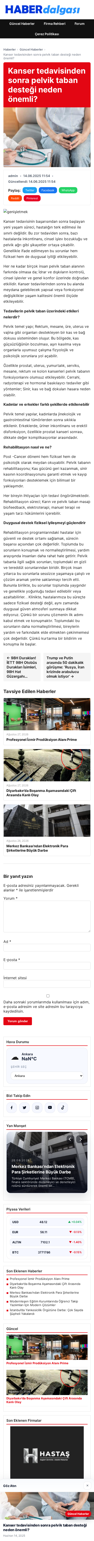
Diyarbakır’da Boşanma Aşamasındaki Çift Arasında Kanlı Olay (45, 1285)
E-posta (11, 959)
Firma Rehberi (54, 24)
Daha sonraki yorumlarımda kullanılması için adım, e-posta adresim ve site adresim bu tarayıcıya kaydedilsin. (46, 1006)
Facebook (48, 190)
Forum (80, 24)
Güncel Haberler (22, 24)
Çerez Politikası (47, 34)
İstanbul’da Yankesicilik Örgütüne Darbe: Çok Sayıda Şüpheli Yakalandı (46, 1312)
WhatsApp (68, 190)
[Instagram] (37, 1107)
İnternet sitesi (15, 978)
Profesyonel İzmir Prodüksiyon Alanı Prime (40, 1279)
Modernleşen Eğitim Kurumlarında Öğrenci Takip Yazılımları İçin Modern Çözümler (44, 1303)
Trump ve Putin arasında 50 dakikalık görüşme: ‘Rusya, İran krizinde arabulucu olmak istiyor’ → (65, 667)
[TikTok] (62, 1107)
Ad (7, 941)
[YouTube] (50, 1107)
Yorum (10, 898)
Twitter (29, 190)
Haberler (9, 49)
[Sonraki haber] (80, 1139)
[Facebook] (11, 1107)
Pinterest (32, 198)
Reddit (15, 198)
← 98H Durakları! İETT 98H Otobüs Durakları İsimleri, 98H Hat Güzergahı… (22, 667)
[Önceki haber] (70, 1139)
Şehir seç (19, 1066)
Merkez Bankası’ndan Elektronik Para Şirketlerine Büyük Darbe (44, 1294)
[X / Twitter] (24, 1107)
